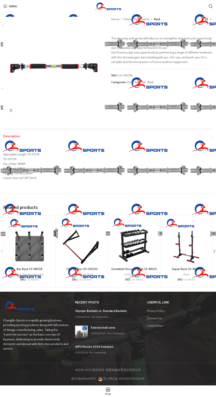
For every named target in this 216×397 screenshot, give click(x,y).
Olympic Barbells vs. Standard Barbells (101, 311)
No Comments (100, 316)
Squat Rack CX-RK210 (186, 269)
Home (115, 19)
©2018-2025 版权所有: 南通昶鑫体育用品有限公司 (108, 370)
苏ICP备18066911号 (84, 379)
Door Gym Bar (136, 82)
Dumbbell (130, 274)
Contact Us (154, 318)
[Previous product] (202, 19)
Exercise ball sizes (103, 327)
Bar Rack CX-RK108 (29, 269)
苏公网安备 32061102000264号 (124, 379)
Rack (157, 19)
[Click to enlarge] (11, 110)
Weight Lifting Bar (33, 274)
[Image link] (19, 307)
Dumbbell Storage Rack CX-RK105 (134, 269)
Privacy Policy (156, 311)
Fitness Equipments (137, 19)
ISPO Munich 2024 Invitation (94, 347)
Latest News (155, 325)
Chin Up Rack (78, 274)
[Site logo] (108, 6)
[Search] (211, 6)
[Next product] (211, 19)
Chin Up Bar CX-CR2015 (81, 269)
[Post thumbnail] (81, 332)
